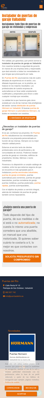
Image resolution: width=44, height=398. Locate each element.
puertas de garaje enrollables (14, 175)
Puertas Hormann (18, 353)
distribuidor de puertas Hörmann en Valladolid (18, 106)
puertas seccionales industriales (24, 172)
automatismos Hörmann (27, 110)
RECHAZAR (31, 388)
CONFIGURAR (13, 388)
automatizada (26, 223)
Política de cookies (12, 382)
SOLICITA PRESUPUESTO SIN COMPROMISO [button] (22, 258)
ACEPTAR (21, 394)
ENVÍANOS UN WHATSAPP (23, 118)
